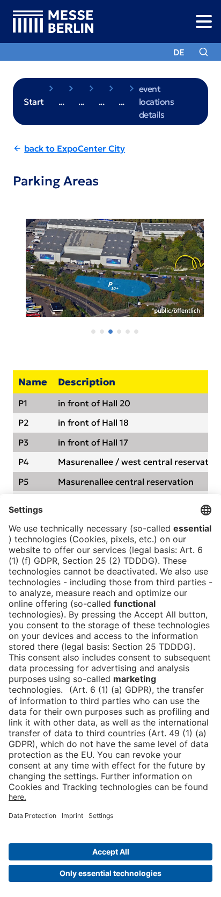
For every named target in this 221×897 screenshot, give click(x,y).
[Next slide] (202, 273)
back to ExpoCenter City (74, 148)
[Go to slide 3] (110, 331)
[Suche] (203, 52)
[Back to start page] (46, 21)
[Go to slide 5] (128, 331)
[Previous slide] (18, 273)
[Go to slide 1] (93, 331)
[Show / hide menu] (203, 21)
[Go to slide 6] (136, 331)
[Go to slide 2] (102, 331)
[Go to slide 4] (119, 331)
